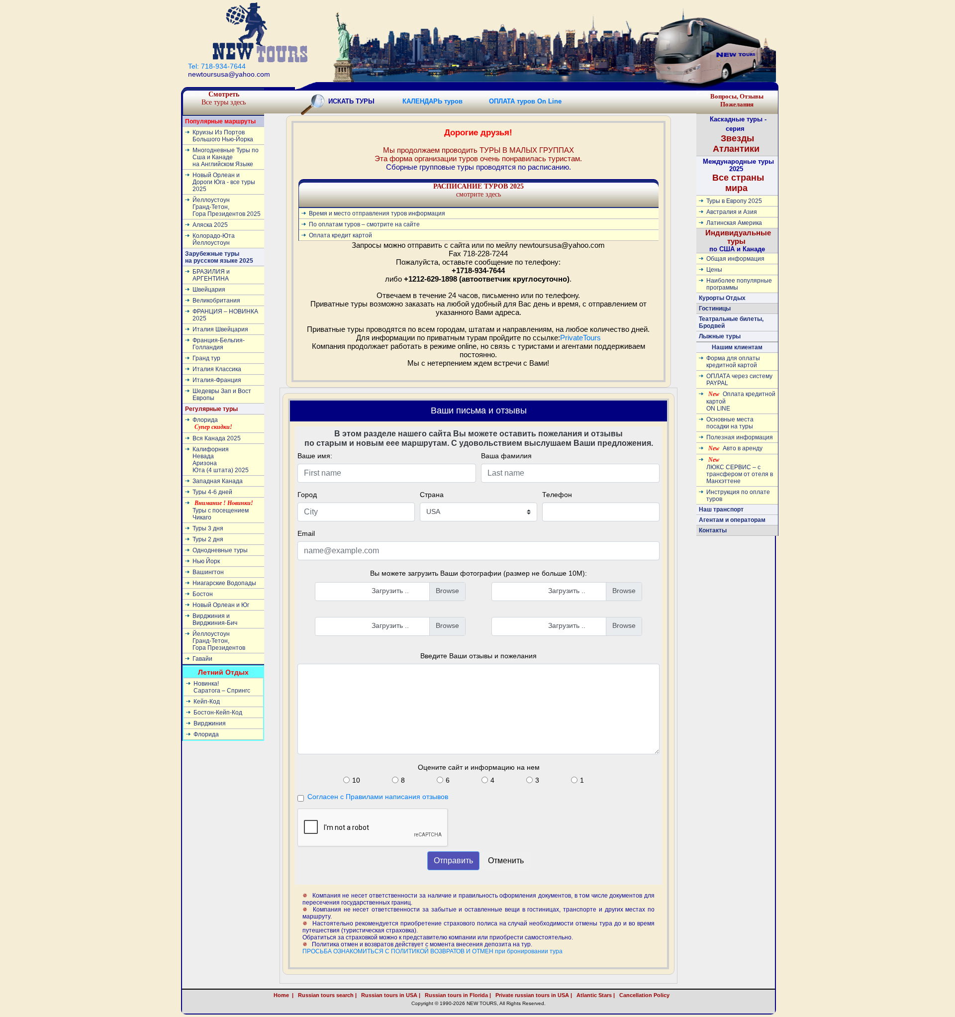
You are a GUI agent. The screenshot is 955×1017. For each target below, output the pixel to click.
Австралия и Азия (731, 211)
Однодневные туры (220, 550)
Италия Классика (216, 369)
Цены (714, 269)
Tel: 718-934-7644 (217, 66)
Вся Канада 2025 (216, 438)
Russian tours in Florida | (456, 995)
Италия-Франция (216, 380)
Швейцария (208, 289)
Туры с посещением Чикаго (222, 510)
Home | (283, 995)
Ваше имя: (314, 456)
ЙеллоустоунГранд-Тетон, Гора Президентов (218, 640)
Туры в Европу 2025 (734, 201)
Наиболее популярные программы (739, 284)
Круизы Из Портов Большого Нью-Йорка (222, 136)
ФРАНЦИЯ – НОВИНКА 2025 (225, 315)
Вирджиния (209, 723)
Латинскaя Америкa (734, 222)
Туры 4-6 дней (212, 492)
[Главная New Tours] (260, 32)
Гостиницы (715, 308)
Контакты (713, 530)
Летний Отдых (223, 672)
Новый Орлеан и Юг (220, 605)
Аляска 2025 (210, 224)
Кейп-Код (206, 701)
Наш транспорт (721, 509)
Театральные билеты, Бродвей (731, 322)
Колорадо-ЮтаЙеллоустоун (213, 239)
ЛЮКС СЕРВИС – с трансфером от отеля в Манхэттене (739, 470)
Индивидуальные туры (512, 89)
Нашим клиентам (737, 347)
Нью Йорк (206, 561)
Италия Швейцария (220, 329)
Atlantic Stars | (594, 995)
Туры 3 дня (207, 528)
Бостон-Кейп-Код (217, 712)
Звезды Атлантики (428, 89)
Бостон (202, 594)
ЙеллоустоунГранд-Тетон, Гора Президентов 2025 (226, 207)
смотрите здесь (478, 190)
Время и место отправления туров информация (377, 213)
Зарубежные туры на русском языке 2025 (219, 257)
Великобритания (216, 300)
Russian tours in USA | (389, 995)
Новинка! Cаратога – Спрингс (221, 687)
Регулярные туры (355, 89)
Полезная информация (739, 437)
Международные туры (602, 89)
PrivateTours (580, 337)
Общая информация (735, 258)
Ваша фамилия (506, 456)
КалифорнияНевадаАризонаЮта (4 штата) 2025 (220, 460)
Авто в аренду (735, 448)
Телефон (557, 495)
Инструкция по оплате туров (738, 496)
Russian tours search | (326, 995)
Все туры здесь (223, 98)
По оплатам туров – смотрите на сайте (364, 224)
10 (356, 780)
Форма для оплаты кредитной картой (733, 362)
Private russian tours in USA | (532, 995)
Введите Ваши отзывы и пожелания (478, 656)
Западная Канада (217, 481)
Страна (432, 495)
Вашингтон (208, 572)
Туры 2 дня (207, 539)
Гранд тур (206, 358)
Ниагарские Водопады (224, 583)
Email (306, 533)
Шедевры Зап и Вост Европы (221, 395)
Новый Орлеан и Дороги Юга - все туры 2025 (223, 182)
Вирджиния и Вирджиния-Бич (214, 619)
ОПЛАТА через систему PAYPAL (739, 380)
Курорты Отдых (722, 298)
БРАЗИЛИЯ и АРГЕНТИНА (211, 275)
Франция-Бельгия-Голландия (218, 344)
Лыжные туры (720, 336)
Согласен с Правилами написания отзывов (377, 797)
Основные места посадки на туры (730, 423)
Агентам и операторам (732, 519)
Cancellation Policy (654, 995)
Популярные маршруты (220, 121)
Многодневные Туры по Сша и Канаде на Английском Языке (225, 157)
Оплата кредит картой (340, 235)
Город (307, 495)
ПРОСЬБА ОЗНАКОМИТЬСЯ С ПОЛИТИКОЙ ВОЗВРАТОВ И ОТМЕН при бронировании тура (432, 951)
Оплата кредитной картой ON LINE (740, 401)
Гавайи (202, 658)
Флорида (212, 423)
